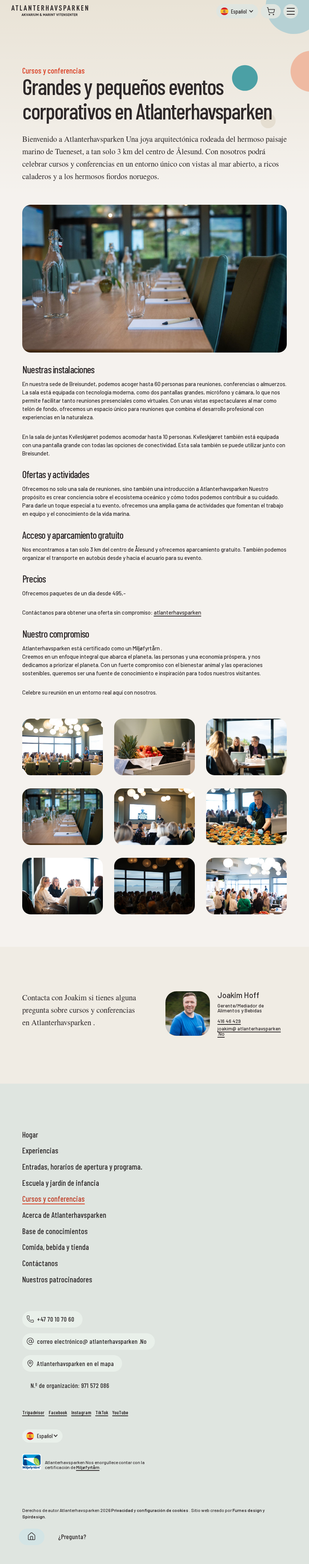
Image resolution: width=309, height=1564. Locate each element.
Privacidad (122, 1510)
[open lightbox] (62, 747)
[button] (237, 11)
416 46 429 (229, 1021)
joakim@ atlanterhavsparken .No (249, 1031)
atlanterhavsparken (177, 612)
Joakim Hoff (238, 995)
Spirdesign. (34, 1516)
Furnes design (247, 1510)
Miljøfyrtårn (87, 1467)
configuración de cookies (162, 1510)
